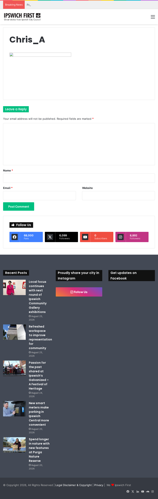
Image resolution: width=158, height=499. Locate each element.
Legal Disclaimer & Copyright (73, 485)
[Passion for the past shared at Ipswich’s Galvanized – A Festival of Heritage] (14, 368)
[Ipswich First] (22, 16)
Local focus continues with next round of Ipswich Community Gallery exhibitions (37, 297)
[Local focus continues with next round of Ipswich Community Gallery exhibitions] (14, 287)
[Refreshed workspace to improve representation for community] (14, 332)
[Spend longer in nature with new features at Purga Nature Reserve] (14, 445)
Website (87, 188)
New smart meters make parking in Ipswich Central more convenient (39, 414)
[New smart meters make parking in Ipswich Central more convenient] (14, 408)
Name (8, 170)
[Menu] (153, 18)
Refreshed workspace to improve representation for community (40, 337)
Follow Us (80, 292)
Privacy (98, 485)
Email (8, 188)
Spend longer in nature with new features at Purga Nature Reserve (39, 450)
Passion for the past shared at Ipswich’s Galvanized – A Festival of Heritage (39, 376)
